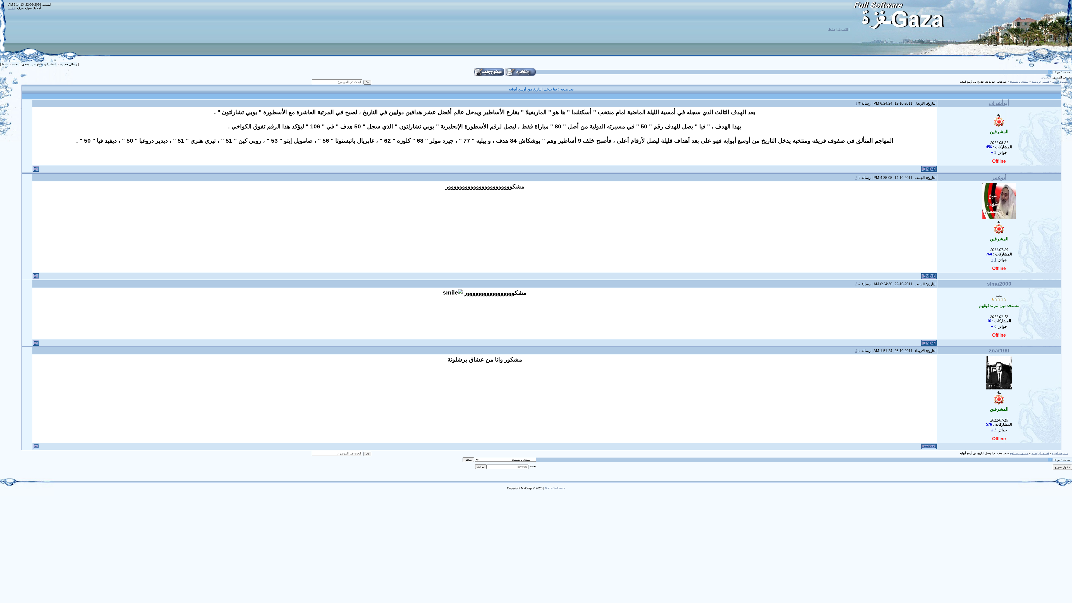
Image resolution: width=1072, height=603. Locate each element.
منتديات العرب (1060, 81)
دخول (831, 29)
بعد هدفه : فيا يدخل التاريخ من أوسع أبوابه (983, 81)
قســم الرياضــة (1040, 81)
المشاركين (50, 64)
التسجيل (843, 29)
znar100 (999, 350)
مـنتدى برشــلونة (1019, 81)
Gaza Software (555, 488)
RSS (11, 8)
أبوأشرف (1046, 77)
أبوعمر (999, 177)
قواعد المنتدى (31, 64)
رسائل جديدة (68, 64)
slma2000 (999, 284)
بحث (15, 64)
